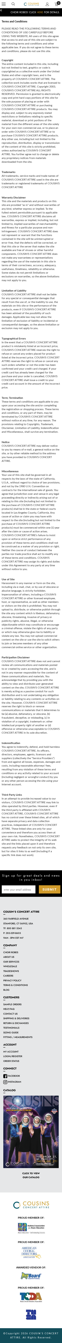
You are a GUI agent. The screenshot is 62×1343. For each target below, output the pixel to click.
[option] (31, 12)
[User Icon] (47, 4)
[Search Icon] (13, 4)
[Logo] (31, 4)
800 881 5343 (14, 928)
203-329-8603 (13, 933)
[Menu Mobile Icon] (4, 4)
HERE (36, 12)
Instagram (14, 1081)
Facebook (13, 1075)
